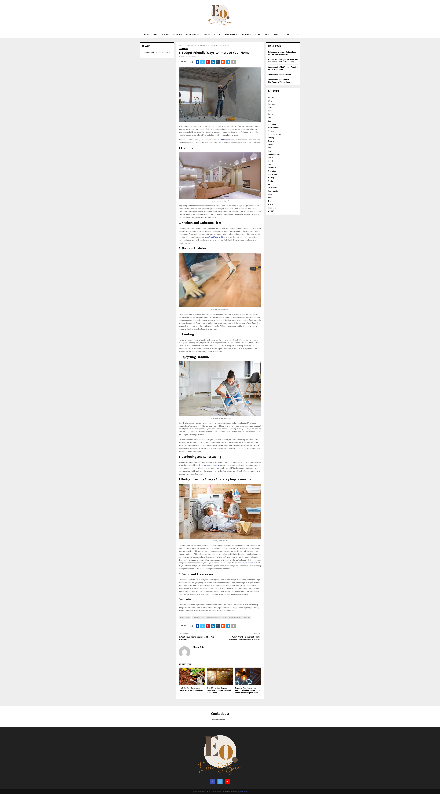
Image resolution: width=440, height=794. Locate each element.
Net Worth (246, 34)
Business (271, 104)
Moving (271, 178)
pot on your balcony (211, 465)
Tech (266, 34)
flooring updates (199, 617)
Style (257, 34)
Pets (269, 184)
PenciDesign (243, 792)
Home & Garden (231, 34)
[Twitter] (220, 781)
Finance (271, 131)
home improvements (246, 563)
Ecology (165, 34)
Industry (271, 161)
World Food (272, 211)
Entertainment (193, 34)
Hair (269, 148)
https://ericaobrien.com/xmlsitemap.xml (156, 52)
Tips (269, 201)
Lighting (247, 617)
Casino (270, 114)
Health (217, 34)
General (271, 141)
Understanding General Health (279, 74)
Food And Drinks (274, 134)
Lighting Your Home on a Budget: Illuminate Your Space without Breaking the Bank (247, 690)
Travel (276, 34)
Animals (271, 97)
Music (270, 181)
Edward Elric (184, 56)
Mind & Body (273, 174)
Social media (273, 191)
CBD (269, 117)
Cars (155, 34)
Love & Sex (272, 168)
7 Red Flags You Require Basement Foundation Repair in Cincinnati (219, 690)
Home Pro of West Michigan (214, 237)
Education (177, 34)
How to (270, 158)
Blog (270, 101)
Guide (270, 144)
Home (146, 34)
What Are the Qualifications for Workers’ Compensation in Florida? (245, 638)
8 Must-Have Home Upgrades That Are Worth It (196, 638)
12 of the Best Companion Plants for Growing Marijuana (191, 689)
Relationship (273, 188)
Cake (270, 107)
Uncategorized (273, 208)
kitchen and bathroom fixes (232, 617)
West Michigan (223, 140)
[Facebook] (212, 781)
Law (269, 164)
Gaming (207, 34)
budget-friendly (185, 617)
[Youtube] (227, 781)
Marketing (272, 171)
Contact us (288, 34)
